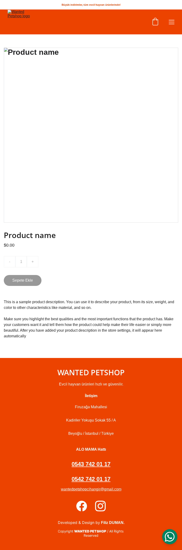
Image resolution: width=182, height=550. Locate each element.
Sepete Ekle (22, 280)
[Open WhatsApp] (169, 536)
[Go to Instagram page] (100, 506)
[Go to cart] (155, 22)
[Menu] (171, 22)
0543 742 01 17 (91, 464)
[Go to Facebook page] (81, 506)
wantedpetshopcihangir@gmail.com (91, 489)
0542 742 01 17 (91, 479)
